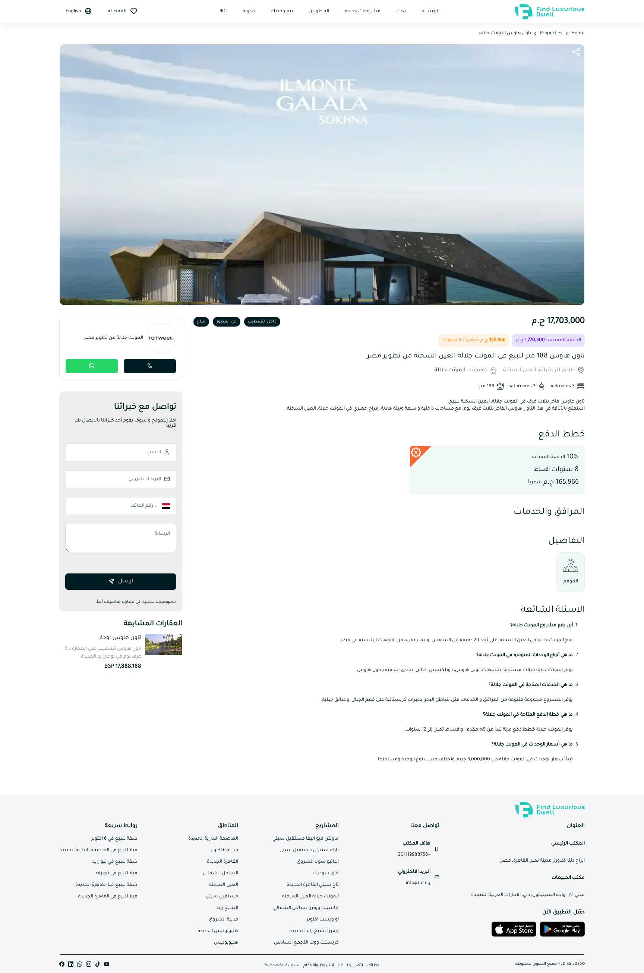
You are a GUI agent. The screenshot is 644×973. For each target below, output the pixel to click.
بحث (401, 11)
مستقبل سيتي (222, 896)
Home (577, 33)
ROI (223, 11)
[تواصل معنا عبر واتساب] (92, 366)
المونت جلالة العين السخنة (310, 896)
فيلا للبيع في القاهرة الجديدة (108, 896)
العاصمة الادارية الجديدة (213, 839)
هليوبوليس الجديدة (218, 931)
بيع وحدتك (282, 11)
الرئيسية (430, 11)
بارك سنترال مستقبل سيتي (309, 850)
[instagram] (88, 964)
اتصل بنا (355, 965)
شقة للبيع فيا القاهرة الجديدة (106, 885)
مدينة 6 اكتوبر (224, 850)
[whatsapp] (79, 964)
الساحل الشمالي (220, 873)
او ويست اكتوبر (323, 919)
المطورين (319, 11)
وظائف (373, 965)
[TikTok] (97, 964)
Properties (551, 33)
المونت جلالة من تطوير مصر (113, 338)
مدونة (249, 11)
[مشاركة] (576, 52)
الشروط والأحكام (318, 965)
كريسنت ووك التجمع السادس (306, 942)
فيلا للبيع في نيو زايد (116, 873)
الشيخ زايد (227, 908)
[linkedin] (70, 964)
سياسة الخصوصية (282, 965)
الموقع (570, 581)
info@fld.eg (418, 883)
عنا (340, 965)
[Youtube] (106, 964)
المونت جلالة (450, 370)
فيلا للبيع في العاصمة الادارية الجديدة (98, 850)
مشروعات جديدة (363, 11)
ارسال (125, 582)
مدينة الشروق (223, 919)
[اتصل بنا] (150, 366)
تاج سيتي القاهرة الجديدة (313, 885)
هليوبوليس (226, 942)
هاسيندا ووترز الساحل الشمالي (306, 908)
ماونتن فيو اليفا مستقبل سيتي (305, 839)
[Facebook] (61, 964)
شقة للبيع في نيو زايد (115, 862)
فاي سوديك (326, 873)
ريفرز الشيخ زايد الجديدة (314, 931)
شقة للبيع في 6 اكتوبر (114, 839)
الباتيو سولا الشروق (318, 862)
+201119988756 (414, 855)
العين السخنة (223, 885)
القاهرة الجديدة (222, 862)
